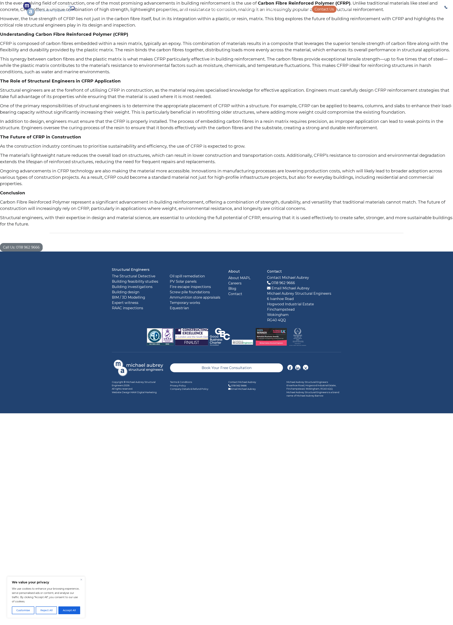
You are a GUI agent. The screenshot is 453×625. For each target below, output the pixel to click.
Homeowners (222, 9)
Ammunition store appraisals (195, 297)
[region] (46, 597)
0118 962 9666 (283, 283)
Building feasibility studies (135, 281)
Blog (232, 288)
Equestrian (179, 308)
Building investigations (132, 287)
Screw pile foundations (190, 292)
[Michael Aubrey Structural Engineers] (139, 367)
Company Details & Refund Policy (189, 388)
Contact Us (324, 9)
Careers (346, 9)
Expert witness (125, 303)
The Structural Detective (133, 276)
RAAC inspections (127, 308)
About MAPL (239, 278)
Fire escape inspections (190, 287)
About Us (300, 9)
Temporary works (185, 303)
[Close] (81, 579)
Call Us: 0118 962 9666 (21, 247)
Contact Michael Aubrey (242, 382)
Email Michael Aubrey (290, 288)
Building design (125, 292)
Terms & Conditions (181, 382)
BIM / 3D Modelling (128, 297)
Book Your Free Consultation (227, 368)
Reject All (46, 610)
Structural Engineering (182, 9)
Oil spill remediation (187, 276)
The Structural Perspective (265, 9)
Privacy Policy (178, 385)
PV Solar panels (183, 281)
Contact (235, 294)
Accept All (69, 610)
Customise (23, 610)
